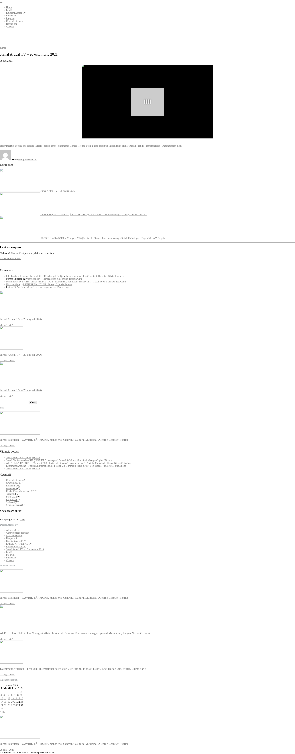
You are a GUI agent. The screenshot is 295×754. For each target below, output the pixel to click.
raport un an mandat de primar (113, 145)
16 (21, 698)
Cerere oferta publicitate (17, 532)
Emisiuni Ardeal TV (16, 13)
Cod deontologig (14, 535)
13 (12, 698)
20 (12, 701)
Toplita (141, 145)
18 (5, 701)
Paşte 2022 (11, 496)
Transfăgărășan (153, 145)
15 (18, 698)
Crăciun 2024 (12, 483)
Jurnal (3, 48)
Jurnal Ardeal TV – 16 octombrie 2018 (25, 549)
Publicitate (11, 15)
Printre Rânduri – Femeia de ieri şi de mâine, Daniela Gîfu (53, 279)
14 (15, 698)
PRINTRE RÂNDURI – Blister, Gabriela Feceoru (47, 284)
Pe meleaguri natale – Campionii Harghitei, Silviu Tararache (95, 276)
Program (10, 18)
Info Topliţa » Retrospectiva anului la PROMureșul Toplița (34, 276)
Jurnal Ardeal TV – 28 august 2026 (58, 191)
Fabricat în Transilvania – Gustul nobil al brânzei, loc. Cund (97, 281)
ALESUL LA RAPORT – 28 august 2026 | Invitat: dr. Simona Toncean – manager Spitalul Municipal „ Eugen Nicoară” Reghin (102, 238)
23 (21, 701)
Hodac (82, 145)
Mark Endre (92, 145)
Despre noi (11, 24)
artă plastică (28, 145)
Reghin (132, 145)
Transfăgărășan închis (171, 145)
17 (1, 701)
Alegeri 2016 (12, 530)
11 (5, 698)
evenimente (63, 145)
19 (9, 701)
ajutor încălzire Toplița (11, 145)
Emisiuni (10, 485)
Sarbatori (10, 502)
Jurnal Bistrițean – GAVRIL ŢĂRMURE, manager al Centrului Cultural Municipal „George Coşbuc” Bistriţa (94, 214)
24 (1, 705)
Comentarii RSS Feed (10, 258)
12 (9, 698)
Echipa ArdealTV (27, 159)
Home (9, 7)
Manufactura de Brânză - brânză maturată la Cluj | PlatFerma (35, 281)
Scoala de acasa (13, 505)
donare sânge (50, 145)
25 (5, 705)
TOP (22, 519)
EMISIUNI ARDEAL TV (19, 543)
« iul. (2, 711)
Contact (10, 26)
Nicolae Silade (13, 284)
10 (1, 698)
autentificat (18, 253)
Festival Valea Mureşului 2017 (21, 491)
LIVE (9, 10)
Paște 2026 (11, 499)
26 (9, 705)
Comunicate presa (15, 21)
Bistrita (38, 145)
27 (12, 705)
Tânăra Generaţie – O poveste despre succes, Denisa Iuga (41, 287)
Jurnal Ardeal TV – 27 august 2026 (23, 468)
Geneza (73, 145)
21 (15, 701)
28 (15, 705)
